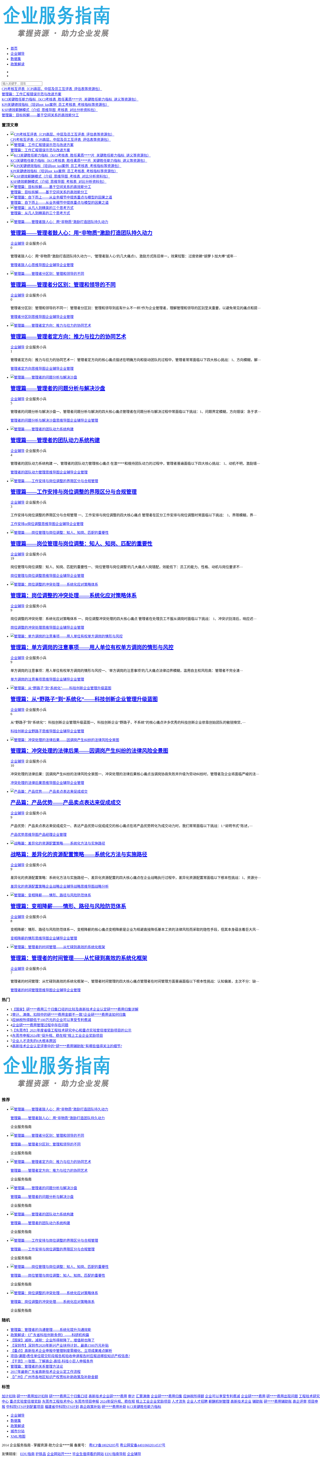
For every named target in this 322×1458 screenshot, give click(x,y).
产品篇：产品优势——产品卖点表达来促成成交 (66, 802)
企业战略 (53, 886)
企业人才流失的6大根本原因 (34, 1041)
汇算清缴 (143, 1396)
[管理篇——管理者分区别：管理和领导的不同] (47, 274)
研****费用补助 (114, 1407)
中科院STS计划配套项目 (25, 1407)
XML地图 (18, 1436)
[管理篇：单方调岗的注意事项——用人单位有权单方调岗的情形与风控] (67, 636)
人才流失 (179, 1401)
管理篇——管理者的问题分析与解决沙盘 (58, 388)
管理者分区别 (21, 317)
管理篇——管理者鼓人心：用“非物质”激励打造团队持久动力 (81, 233)
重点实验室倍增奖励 (25, 1401)
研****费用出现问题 (282, 1396)
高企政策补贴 (90, 1407)
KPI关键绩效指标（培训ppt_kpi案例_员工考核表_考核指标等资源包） (55, 105)
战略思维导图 (84, 886)
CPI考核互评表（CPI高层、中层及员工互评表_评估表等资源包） (52, 89)
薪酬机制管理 (219, 1401)
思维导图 (39, 265)
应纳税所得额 (193, 1396)
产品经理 (46, 834)
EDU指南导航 (115, 1454)
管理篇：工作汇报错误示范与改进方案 (31, 94)
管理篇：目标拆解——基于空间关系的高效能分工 (40, 115)
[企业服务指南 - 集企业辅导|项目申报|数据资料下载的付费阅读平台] (56, 40)
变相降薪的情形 (23, 938)
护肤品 (40, 1454)
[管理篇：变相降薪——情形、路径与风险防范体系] (51, 895)
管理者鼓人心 (21, 265)
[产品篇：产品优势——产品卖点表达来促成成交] (49, 791)
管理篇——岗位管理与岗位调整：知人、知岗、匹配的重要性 (81, 544)
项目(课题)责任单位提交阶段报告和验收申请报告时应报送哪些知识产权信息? (70, 1356)
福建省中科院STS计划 (62, 1407)
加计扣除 (9, 1396)
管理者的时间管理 (25, 990)
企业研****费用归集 (166, 1396)
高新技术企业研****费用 (107, 1396)
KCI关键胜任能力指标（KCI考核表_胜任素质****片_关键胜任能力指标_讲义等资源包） (70, 99)
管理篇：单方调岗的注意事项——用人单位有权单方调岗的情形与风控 (92, 647)
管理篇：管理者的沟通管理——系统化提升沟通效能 (51, 1330)
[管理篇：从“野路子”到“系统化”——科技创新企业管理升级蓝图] (61, 688)
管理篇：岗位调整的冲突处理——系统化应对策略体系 (74, 595)
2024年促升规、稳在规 (117, 1401)
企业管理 (67, 265)
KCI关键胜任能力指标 (144, 1407)
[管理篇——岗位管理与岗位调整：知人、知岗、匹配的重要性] (60, 532)
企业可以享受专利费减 (222, 1396)
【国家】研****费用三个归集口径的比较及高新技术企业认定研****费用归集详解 (75, 1009)
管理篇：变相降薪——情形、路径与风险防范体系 (68, 906)
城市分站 (18, 1431)
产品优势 (18, 834)
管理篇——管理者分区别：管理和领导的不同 (63, 285)
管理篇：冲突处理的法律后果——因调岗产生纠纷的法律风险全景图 (89, 751)
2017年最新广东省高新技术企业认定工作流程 (46, 1372)
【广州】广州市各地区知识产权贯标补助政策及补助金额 (54, 1377)
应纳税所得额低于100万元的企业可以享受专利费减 (51, 1020)
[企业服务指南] (56, 1090)
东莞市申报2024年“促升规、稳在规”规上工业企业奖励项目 (57, 1035)
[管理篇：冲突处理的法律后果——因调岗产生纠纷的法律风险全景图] (65, 740)
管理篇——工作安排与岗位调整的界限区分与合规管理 (74, 492)
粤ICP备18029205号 (104, 1445)
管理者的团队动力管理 (28, 472)
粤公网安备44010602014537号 (142, 1445)
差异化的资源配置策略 (28, 886)
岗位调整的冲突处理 (26, 627)
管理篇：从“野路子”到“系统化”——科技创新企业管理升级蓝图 (84, 699)
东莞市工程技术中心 (58, 1401)
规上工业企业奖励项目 (153, 1401)
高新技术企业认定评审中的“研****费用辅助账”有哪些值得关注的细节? (67, 1046)
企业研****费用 (253, 1396)
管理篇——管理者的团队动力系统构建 (55, 440)
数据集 (16, 59)
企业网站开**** (59, 1454)
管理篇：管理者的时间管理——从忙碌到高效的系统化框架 (79, 958)
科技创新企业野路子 (26, 731)
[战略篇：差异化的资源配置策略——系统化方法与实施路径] (58, 843)
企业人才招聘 (197, 1401)
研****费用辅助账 (278, 1401)
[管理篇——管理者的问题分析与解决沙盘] (44, 377)
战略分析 (102, 886)
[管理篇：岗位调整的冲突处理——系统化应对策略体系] (54, 584)
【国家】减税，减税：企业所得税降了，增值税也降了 (53, 1340)
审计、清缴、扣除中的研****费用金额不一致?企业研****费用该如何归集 (69, 1014)
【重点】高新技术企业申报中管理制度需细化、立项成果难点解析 (61, 1351)
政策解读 (18, 64)
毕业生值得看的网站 (88, 1454)
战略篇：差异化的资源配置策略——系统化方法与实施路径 (79, 854)
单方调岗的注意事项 (26, 679)
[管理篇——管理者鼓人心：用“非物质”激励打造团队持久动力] (59, 222)
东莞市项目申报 (86, 1401)
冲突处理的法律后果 (26, 783)
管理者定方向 (21, 368)
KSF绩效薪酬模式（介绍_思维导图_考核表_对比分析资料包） (50, 110)
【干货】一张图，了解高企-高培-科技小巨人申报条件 (52, 1361)
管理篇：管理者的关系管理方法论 (37, 1366)
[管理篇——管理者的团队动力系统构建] (42, 429)
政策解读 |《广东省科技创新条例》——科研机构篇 (50, 1335)
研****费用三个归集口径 (68, 1396)
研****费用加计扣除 (32, 1396)
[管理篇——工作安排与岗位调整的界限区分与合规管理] (54, 481)
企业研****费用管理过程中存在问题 (40, 1025)
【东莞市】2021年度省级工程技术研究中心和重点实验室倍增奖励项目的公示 (71, 1030)
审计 (131, 1396)
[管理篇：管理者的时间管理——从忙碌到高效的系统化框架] (58, 947)
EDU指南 (27, 1454)
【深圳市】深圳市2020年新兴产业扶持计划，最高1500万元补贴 (60, 1345)
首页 (14, 48)
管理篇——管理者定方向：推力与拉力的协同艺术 (68, 336)
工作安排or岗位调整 (26, 524)
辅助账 (257, 1401)
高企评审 (300, 1401)
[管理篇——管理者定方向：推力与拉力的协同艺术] (51, 325)
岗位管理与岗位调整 (26, 576)
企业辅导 (18, 54)
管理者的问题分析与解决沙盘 (33, 420)
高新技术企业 (240, 1401)
